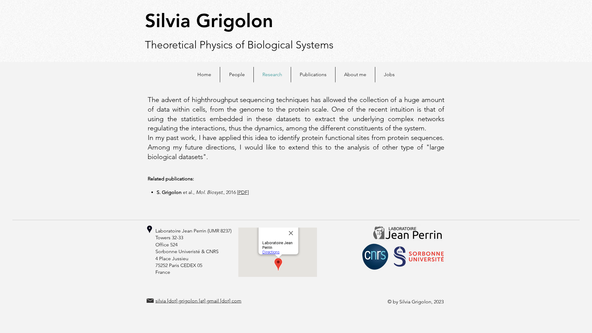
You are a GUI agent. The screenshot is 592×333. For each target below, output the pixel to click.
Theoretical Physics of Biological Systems (239, 45)
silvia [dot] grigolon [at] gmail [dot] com (198, 301)
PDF (243, 192)
